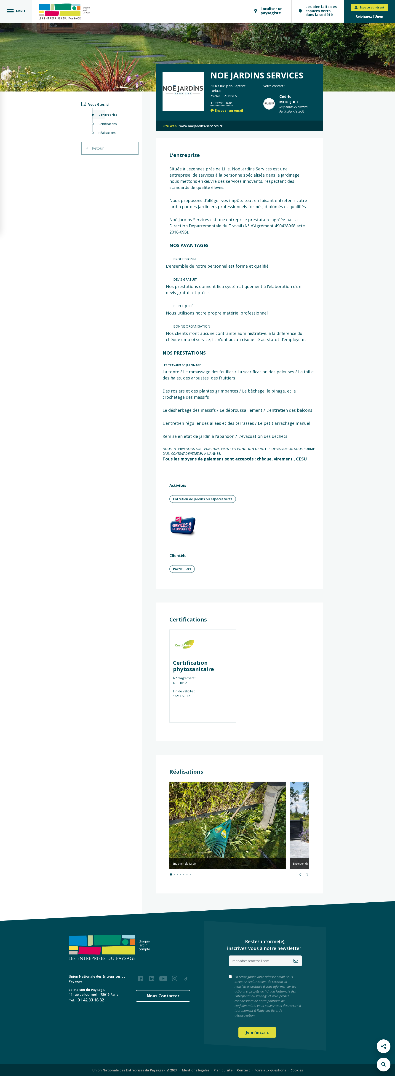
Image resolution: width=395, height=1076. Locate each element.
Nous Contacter (163, 995)
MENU (20, 11)
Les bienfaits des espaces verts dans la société (321, 10)
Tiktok (186, 976)
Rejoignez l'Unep (369, 16)
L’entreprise (108, 115)
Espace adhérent (372, 7)
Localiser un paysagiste (272, 10)
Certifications (108, 124)
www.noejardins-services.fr (200, 126)
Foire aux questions (270, 1070)
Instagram (174, 976)
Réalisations (107, 133)
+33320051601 (222, 103)
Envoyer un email (229, 110)
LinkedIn (151, 976)
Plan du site (223, 1070)
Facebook (140, 976)
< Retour (95, 148)
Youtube (163, 976)
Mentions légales (195, 1070)
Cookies (297, 1070)
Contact (243, 1070)
